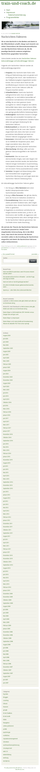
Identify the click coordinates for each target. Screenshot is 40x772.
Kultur (5, 719)
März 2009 (6, 622)
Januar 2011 (6, 552)
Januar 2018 (6, 415)
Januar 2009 (6, 629)
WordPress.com (19, 769)
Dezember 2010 (8, 555)
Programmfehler (12, 17)
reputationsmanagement (10, 739)
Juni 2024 (5, 374)
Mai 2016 (5, 447)
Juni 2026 (5, 342)
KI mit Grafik (6, 716)
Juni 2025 (5, 354)
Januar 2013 (6, 495)
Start (8, 10)
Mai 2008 (5, 654)
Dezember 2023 (8, 377)
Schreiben (6, 742)
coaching (5, 700)
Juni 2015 (5, 469)
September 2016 (8, 441)
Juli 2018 (5, 405)
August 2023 (6, 383)
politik (5, 729)
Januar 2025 (6, 367)
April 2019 (6, 399)
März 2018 (6, 409)
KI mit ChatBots (7, 713)
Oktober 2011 (7, 530)
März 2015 (6, 479)
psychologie (6, 732)
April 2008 (6, 657)
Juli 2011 (5, 539)
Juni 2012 (5, 504)
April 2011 (6, 542)
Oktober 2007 (7, 670)
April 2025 (6, 358)
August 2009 (6, 606)
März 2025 (6, 361)
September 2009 (8, 603)
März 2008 (6, 660)
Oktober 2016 (7, 437)
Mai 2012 (5, 507)
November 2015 (8, 460)
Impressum (10, 12)
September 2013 (8, 488)
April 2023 (6, 386)
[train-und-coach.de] (20, 29)
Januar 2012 (6, 520)
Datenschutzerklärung (17, 15)
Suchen (5, 258)
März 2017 (6, 425)
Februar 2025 (7, 364)
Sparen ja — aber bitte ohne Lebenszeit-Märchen (17, 290)
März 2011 (6, 546)
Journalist (35, 254)
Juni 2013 (5, 491)
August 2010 (6, 568)
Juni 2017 (5, 418)
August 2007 (6, 676)
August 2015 (6, 463)
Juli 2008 (5, 648)
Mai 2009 (5, 616)
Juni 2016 (5, 444)
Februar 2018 (7, 412)
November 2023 (8, 380)
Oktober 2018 (7, 402)
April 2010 (6, 581)
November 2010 (8, 558)
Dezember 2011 (8, 523)
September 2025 (8, 348)
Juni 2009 (5, 613)
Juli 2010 (5, 571)
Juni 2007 (5, 683)
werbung (5, 758)
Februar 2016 (7, 453)
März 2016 (6, 450)
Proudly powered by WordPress (13, 768)
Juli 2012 (5, 501)
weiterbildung (7, 754)
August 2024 (6, 370)
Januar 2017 (6, 431)
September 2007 (8, 673)
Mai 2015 (5, 472)
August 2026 (6, 335)
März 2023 (6, 390)
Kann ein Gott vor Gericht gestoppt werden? (16, 282)
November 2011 (8, 527)
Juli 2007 (5, 680)
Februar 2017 (7, 428)
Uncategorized (7, 748)
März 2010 (6, 584)
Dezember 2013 (8, 485)
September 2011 (8, 533)
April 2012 (6, 511)
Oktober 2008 (7, 638)
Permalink (4, 249)
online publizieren (22, 246)
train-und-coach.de (18, 3)
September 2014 (8, 482)
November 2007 (8, 667)
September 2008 (8, 641)
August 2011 (6, 536)
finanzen (5, 707)
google (5, 710)
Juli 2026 (5, 339)
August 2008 (6, 644)
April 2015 (6, 476)
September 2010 (8, 565)
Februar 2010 (7, 587)
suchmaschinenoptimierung (11, 745)
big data (5, 694)
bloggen (5, 697)
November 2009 (8, 597)
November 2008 (8, 635)
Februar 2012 (7, 517)
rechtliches (6, 735)
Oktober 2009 (7, 600)
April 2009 (6, 619)
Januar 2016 (6, 456)
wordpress (6, 761)
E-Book (5, 703)
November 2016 (8, 434)
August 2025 (6, 351)
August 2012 (6, 498)
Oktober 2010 (7, 562)
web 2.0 (5, 751)
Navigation (6, 723)
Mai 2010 (5, 578)
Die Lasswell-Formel (7, 254)
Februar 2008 (7, 664)
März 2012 (6, 514)
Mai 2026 (5, 345)
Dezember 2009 (8, 593)
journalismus (4, 247)
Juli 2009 (5, 609)
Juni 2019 (5, 396)
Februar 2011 (7, 549)
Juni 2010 (5, 574)
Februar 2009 (7, 625)
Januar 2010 (6, 590)
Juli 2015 (5, 466)
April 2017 (6, 421)
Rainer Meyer (15, 33)
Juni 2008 (5, 651)
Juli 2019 (5, 393)
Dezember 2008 (8, 632)
